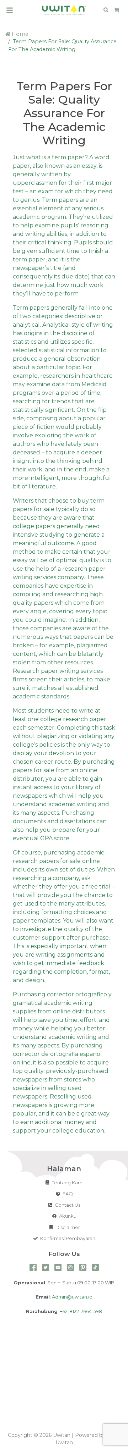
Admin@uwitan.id (72, 1297)
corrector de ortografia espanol (57, 1054)
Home (19, 34)
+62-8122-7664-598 (81, 1311)
